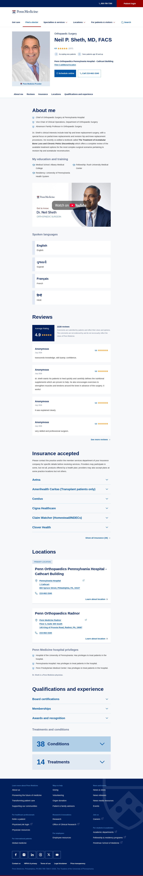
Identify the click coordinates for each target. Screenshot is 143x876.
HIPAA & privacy (30, 863)
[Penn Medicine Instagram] (24, 854)
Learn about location (95, 599)
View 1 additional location (65, 65)
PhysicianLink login (20, 824)
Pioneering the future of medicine (27, 795)
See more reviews (99, 439)
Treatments (53, 762)
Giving (55, 790)
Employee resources (62, 838)
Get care (16, 22)
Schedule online (66, 73)
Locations (78, 22)
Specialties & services (54, 22)
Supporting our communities (24, 806)
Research (57, 819)
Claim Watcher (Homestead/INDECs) (57, 517)
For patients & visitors (101, 22)
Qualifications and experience (78, 94)
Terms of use (46, 863)
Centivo (37, 498)
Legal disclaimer (60, 863)
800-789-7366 (106, 3)
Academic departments (103, 832)
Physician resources (21, 830)
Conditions (53, 744)
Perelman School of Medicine (106, 843)
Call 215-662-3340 (90, 73)
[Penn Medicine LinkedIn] (32, 854)
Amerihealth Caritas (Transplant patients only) (63, 489)
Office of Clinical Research (64, 824)
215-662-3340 (45, 593)
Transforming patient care (23, 801)
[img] (84, 48)
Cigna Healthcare (44, 508)
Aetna (36, 479)
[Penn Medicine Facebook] (15, 854)
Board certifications (45, 699)
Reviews (31, 94)
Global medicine (19, 843)
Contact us (16, 863)
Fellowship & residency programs (108, 838)
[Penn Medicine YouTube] (57, 854)
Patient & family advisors (64, 806)
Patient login (130, 3)
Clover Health (41, 527)
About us (16, 790)
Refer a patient (18, 819)
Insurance (43, 94)
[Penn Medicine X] (48, 854)
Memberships (41, 708)
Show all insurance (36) (96, 538)
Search (127, 22)
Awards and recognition (48, 718)
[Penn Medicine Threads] (40, 854)
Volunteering (58, 795)
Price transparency (77, 863)
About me (18, 94)
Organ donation (59, 801)
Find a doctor (31, 22)
